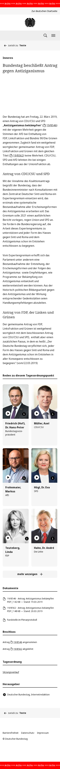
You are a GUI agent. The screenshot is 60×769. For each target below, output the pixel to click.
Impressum (43, 732)
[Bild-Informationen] (24, 414)
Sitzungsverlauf (11, 672)
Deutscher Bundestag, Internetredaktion (28, 694)
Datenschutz (27, 732)
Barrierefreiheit (10, 732)
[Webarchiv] (30, 22)
